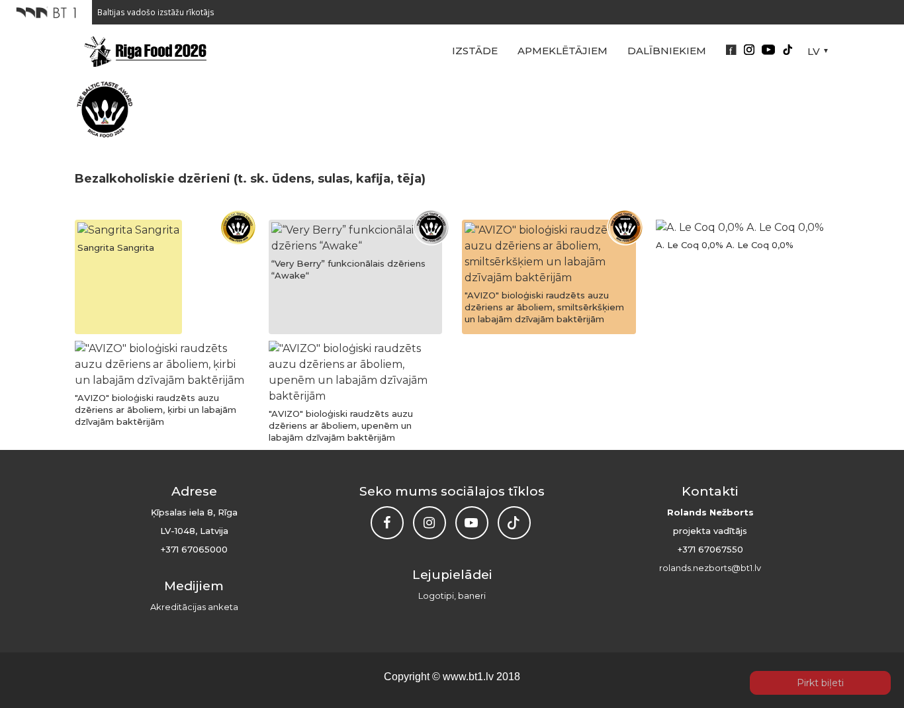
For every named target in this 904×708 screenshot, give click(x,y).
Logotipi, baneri (452, 595)
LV (813, 51)
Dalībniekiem (666, 50)
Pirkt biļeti (820, 683)
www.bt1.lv (468, 676)
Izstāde (475, 50)
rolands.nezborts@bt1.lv (710, 567)
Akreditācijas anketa (194, 606)
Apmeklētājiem (563, 50)
